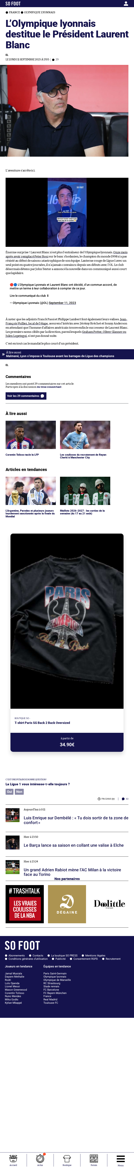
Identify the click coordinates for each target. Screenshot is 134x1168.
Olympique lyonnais (54, 976)
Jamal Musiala (13, 973)
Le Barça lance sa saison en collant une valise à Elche (37, 833)
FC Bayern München (54, 993)
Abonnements (17, 955)
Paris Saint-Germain (54, 973)
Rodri (8, 980)
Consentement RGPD (85, 958)
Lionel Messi (12, 986)
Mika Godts (11, 999)
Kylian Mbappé (13, 1002)
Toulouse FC (50, 1002)
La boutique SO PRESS (64, 955)
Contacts (38, 955)
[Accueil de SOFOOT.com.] (22, 3)
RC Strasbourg (51, 983)
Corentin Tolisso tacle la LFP (23, 422)
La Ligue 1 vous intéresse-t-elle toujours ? (38, 784)
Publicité (60, 958)
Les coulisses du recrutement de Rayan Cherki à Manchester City (83, 424)
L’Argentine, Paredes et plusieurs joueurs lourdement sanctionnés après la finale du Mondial (31, 481)
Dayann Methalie (14, 976)
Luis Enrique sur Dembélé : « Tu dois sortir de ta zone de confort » (45, 806)
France (47, 996)
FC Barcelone (51, 989)
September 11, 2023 (62, 303)
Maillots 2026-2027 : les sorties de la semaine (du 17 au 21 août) (82, 480)
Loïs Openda (12, 983)
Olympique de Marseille (57, 980)
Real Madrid (50, 999)
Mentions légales (95, 955)
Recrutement (113, 958)
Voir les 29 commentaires (23, 396)
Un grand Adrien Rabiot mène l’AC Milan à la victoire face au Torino (47, 858)
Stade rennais (51, 986)
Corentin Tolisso (14, 993)
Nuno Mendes (13, 996)
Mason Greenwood (16, 989)
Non (19, 792)
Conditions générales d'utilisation (28, 958)
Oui (9, 792)
